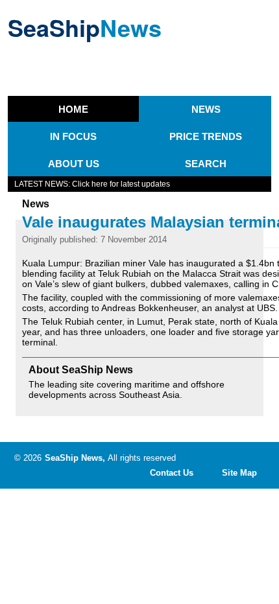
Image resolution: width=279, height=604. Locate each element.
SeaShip (85, 27)
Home (73, 109)
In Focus (73, 136)
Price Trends (205, 136)
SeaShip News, (75, 458)
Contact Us (171, 473)
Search (205, 163)
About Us (73, 163)
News (206, 109)
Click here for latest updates (121, 184)
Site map (239, 473)
